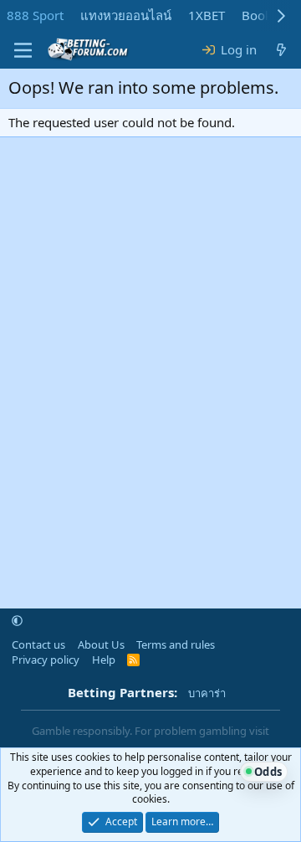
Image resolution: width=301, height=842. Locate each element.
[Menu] (23, 50)
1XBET (206, 15)
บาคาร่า (207, 693)
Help (103, 659)
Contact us (38, 644)
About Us (101, 644)
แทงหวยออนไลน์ (125, 15)
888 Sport (35, 15)
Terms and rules (175, 644)
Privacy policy (45, 659)
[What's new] (281, 49)
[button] (17, 621)
